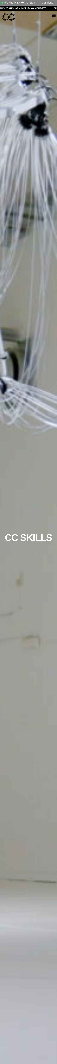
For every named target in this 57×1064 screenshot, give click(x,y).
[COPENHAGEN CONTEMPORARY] (13, 17)
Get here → (49, 2)
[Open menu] (44, 15)
